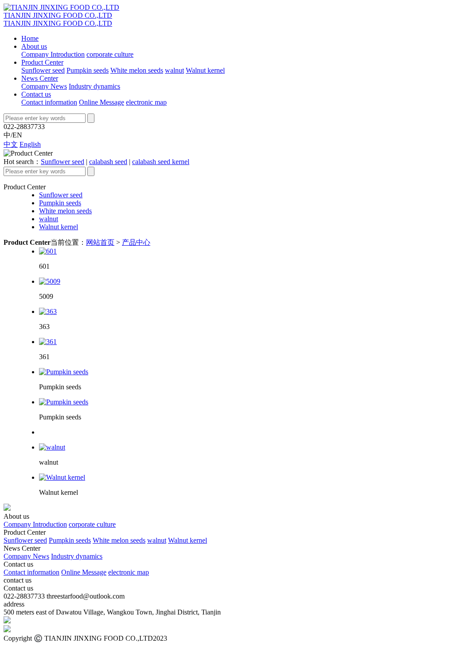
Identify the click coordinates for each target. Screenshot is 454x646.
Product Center (42, 62)
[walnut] (52, 447)
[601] (48, 251)
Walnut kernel (205, 70)
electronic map (146, 102)
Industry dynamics (94, 86)
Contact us (36, 94)
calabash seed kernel (160, 161)
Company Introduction (53, 54)
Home (30, 38)
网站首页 (100, 242)
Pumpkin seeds (88, 70)
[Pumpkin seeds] (63, 372)
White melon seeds (136, 70)
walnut (174, 70)
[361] (48, 341)
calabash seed (108, 161)
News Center (39, 78)
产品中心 (136, 242)
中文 (11, 144)
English (30, 144)
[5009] (49, 281)
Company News (44, 86)
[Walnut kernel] (62, 477)
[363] (48, 311)
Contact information (49, 102)
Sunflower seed (43, 70)
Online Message (101, 102)
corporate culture (109, 54)
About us (34, 46)
